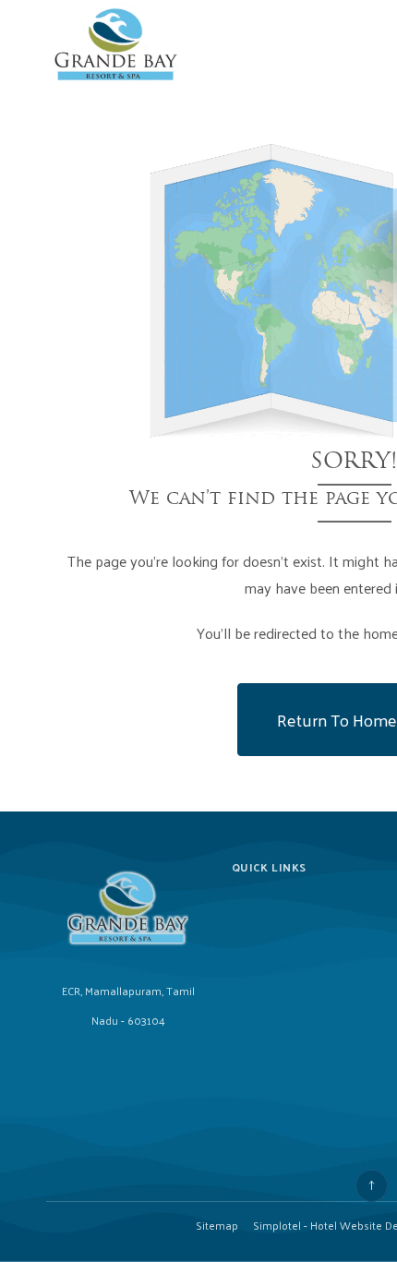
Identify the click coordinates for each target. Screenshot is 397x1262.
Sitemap (217, 1225)
